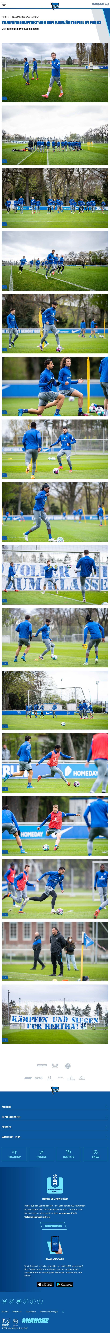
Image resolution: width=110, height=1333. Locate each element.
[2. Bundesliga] (5, 1322)
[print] (63, 1312)
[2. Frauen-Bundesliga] (15, 1322)
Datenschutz (31, 1312)
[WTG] (82, 1078)
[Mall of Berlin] (68, 1066)
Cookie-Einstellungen (49, 1312)
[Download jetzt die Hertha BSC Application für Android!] (64, 1287)
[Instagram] (11, 1302)
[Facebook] (33, 1302)
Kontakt (5, 1312)
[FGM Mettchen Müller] (60, 1078)
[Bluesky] (4, 1302)
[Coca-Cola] (39, 1078)
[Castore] (107, 4)
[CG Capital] (49, 1078)
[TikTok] (25, 1302)
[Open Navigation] (4, 4)
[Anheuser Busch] (28, 1078)
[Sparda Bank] (98, 4)
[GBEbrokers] (71, 1078)
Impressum (17, 1312)
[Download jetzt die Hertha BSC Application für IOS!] (45, 1287)
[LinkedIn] (40, 1302)
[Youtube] (18, 1302)
